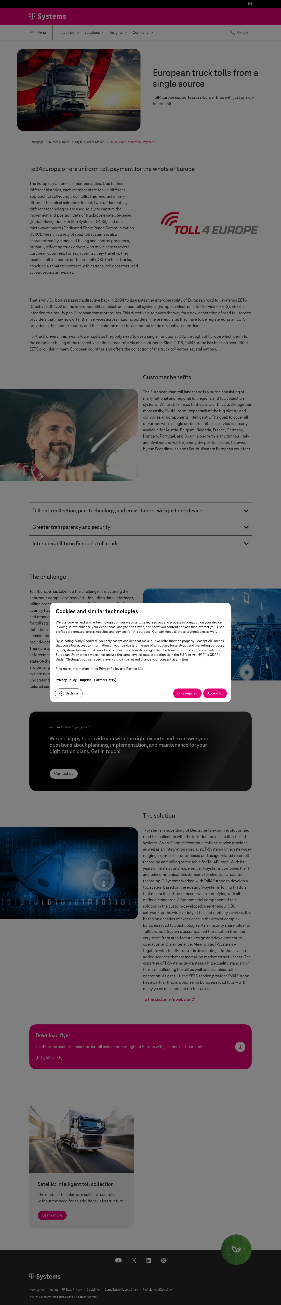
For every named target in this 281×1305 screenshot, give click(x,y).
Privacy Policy (66, 680)
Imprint (85, 680)
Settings (72, 693)
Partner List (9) (105, 680)
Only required (187, 693)
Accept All (215, 693)
